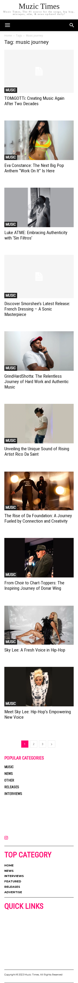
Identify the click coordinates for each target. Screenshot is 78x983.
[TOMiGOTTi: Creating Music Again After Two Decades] (39, 71)
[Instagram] (6, 838)
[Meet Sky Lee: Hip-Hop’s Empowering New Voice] (39, 686)
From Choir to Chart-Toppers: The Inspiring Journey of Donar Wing (34, 585)
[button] (72, 25)
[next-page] (51, 744)
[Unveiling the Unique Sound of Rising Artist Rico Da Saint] (39, 423)
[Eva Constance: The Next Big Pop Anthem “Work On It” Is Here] (39, 140)
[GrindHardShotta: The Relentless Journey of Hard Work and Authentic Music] (39, 351)
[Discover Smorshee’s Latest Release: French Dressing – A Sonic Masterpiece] (39, 276)
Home (8, 35)
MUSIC (11, 90)
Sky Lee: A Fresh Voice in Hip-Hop (34, 650)
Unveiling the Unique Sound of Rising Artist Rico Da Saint (36, 451)
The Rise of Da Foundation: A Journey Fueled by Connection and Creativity (38, 518)
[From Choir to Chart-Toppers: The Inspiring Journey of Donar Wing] (39, 557)
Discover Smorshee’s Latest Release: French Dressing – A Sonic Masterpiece (37, 309)
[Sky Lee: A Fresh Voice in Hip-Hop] (39, 625)
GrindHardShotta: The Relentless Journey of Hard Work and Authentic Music (36, 382)
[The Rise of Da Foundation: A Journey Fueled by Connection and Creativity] (39, 491)
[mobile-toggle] (7, 25)
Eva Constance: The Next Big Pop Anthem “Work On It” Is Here (34, 168)
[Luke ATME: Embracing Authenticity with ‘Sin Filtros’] (39, 207)
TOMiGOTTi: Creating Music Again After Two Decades (34, 101)
